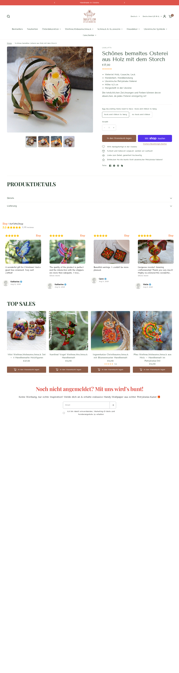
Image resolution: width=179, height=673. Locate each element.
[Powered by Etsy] (38, 236)
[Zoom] (89, 50)
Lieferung (12, 206)
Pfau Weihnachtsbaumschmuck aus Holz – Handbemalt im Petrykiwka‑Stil (152, 357)
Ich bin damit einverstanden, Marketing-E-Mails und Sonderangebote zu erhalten (91, 412)
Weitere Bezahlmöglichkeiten (155, 144)
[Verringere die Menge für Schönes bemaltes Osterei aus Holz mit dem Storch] (104, 128)
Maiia (145, 284)
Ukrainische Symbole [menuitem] (154, 29)
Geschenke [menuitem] (88, 35)
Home (9, 43)
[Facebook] (110, 165)
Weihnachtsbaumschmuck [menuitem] (78, 29)
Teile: (104, 166)
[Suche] (9, 16)
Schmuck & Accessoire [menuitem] (108, 29)
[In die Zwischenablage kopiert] (122, 165)
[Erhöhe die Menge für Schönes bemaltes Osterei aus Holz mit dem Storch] (113, 128)
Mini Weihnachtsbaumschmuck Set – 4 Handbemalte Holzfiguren (27, 356)
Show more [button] (55, 275)
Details (10, 198)
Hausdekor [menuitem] (132, 29)
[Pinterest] (118, 165)
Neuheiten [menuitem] (32, 29)
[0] (169, 16)
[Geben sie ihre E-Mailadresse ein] (113, 405)
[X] (114, 165)
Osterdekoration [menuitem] (50, 29)
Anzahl (105, 122)
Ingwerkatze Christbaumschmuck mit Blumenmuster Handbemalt (110, 356)
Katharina (14, 282)
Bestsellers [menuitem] (17, 29)
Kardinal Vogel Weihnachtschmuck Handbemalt (69, 356)
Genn (101, 279)
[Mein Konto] (164, 16)
